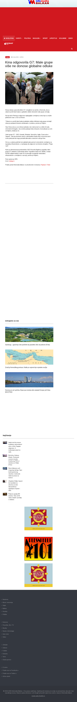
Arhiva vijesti (6, 676)
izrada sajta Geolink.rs (38, 696)
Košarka (5, 653)
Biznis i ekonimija (8, 602)
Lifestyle (5, 644)
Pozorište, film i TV (8, 625)
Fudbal (5, 650)
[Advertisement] (39, 21)
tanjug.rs (11, 161)
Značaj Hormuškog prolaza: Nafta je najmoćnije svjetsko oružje (26, 367)
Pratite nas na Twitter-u (9, 673)
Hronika (5, 611)
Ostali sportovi (7, 659)
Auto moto (6, 634)
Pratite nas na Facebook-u (10, 670)
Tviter (48, 165)
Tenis (4, 656)
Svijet (4, 605)
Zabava (5, 647)
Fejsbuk (43, 165)
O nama (5, 667)
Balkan (5, 608)
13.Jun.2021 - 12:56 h (17, 57)
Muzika (5, 628)
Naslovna (5, 599)
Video (4, 637)
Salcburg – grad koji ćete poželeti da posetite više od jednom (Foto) (27, 345)
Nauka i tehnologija (8, 631)
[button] (19, 38)
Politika (5, 614)
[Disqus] (29, 240)
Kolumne (5, 622)
